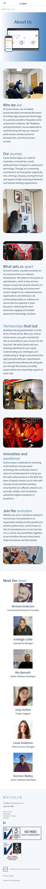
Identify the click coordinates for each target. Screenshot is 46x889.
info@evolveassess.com (13, 803)
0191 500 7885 (8, 806)
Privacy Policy (8, 876)
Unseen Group (35, 869)
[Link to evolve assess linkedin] (4, 822)
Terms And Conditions (11, 880)
